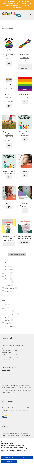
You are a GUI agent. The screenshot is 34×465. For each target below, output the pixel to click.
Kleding (7, 276)
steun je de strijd (17, 385)
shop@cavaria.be (25, 436)
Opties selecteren (24, 67)
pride (6, 323)
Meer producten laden (17, 254)
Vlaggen (7, 266)
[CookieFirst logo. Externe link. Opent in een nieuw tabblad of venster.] (2, 441)
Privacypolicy (6, 370)
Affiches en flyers (9, 288)
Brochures (8, 282)
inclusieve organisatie (11, 314)
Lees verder (9, 244)
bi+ (6, 308)
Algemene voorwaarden (9, 367)
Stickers (7, 291)
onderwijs (7, 320)
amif (6, 304)
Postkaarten (8, 269)
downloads (8, 311)
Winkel (6, 28)
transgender (8, 326)
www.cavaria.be (6, 352)
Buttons (7, 279)
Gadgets (7, 273)
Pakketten (8, 285)
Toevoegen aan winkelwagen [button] (9, 63)
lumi (6, 317)
